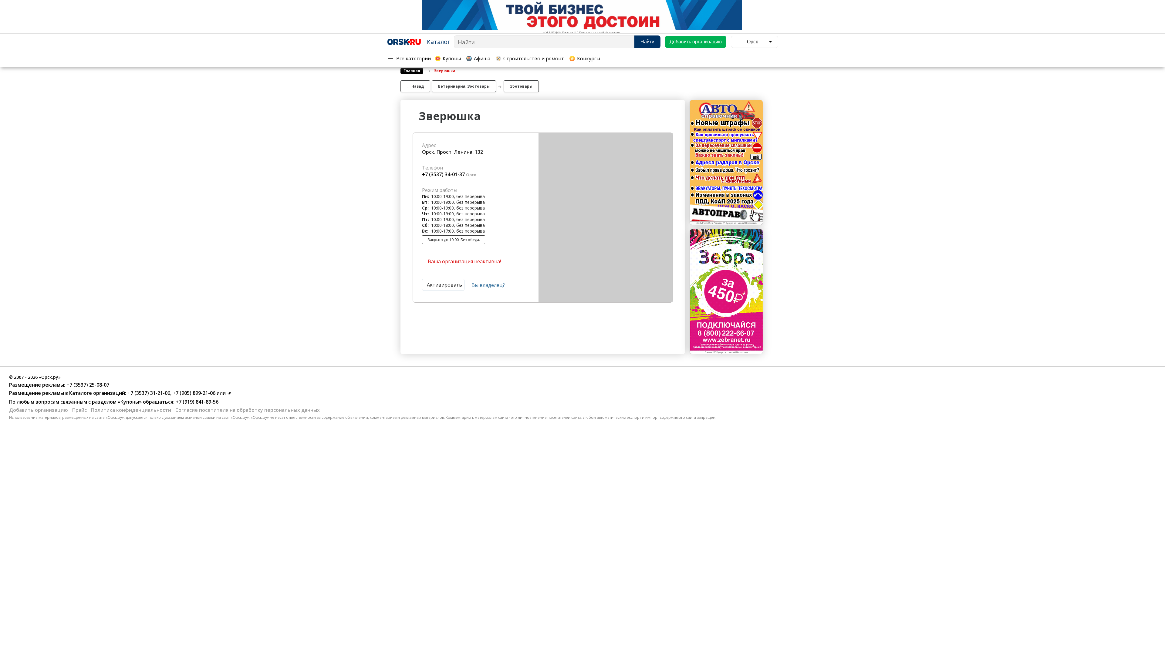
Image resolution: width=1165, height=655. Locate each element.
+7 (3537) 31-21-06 (148, 393)
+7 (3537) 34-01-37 (443, 174)
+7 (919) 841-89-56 (196, 401)
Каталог (438, 42)
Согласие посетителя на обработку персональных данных (247, 410)
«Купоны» (130, 401)
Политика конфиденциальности (131, 410)
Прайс (79, 410)
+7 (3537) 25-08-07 (87, 384)
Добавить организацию (38, 410)
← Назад (415, 86)
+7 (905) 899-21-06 (193, 393)
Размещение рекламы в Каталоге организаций (67, 393)
